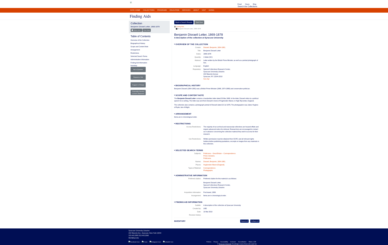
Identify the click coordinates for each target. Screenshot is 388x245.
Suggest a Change (138, 85)
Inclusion (233, 242)
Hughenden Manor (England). (214, 165)
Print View (147, 30)
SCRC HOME (135, 10)
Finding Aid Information (189, 202)
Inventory (134, 65)
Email (240, 4)
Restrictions (183, 124)
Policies (209, 242)
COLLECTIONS (148, 10)
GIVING (211, 10)
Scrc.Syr (206, 79)
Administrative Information (191, 175)
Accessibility (224, 242)
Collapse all (255, 221)
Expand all (244, 221)
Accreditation (242, 242)
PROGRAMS (162, 10)
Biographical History (188, 85)
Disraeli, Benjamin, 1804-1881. (214, 47)
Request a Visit (138, 77)
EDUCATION (174, 10)
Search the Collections (247, 6)
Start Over (199, 22)
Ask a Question (138, 69)
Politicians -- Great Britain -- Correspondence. (219, 153)
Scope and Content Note (190, 95)
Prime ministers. (209, 156)
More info (137, 30)
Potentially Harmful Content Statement (138, 92)
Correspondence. (209, 168)
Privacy (216, 242)
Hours (247, 4)
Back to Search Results (184, 22)
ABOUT (196, 10)
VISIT (204, 10)
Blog (254, 4)
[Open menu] (259, 1)
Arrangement (183, 114)
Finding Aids (180, 26)
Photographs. (208, 170)
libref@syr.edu (134, 238)
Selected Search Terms (189, 150)
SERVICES (186, 10)
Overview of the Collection (192, 44)
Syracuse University (225, 244)
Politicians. (207, 158)
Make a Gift (252, 242)
